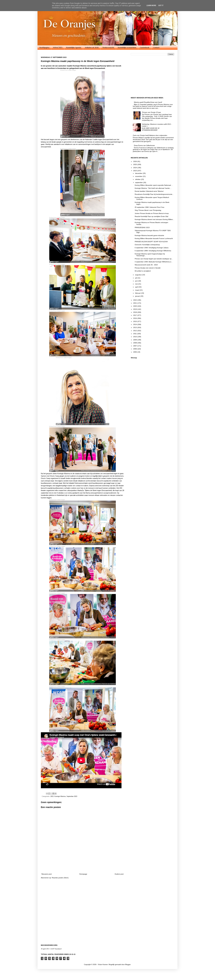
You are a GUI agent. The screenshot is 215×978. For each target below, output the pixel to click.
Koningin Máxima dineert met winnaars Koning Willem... (154, 219)
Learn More (151, 5)
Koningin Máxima (60, 796)
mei (136, 284)
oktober (138, 179)
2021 (135, 303)
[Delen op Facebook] (53, 793)
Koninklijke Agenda (73, 48)
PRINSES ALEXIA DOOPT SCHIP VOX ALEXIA (151, 241)
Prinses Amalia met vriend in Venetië (147, 268)
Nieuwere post (46, 874)
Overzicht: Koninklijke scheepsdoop (147, 245)
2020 (135, 306)
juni (136, 281)
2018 (135, 312)
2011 (135, 334)
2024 (135, 167)
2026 (135, 161)
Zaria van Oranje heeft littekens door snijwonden (150, 135)
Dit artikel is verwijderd (143, 271)
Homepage (83, 874)
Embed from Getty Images (68, 70)
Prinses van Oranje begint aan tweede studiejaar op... (154, 259)
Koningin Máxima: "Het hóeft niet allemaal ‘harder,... (153, 188)
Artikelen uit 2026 (92, 48)
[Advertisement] (82, 865)
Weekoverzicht (108, 48)
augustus (138, 275)
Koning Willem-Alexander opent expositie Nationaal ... (154, 185)
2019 (135, 309)
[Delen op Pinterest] (55, 793)
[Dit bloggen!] (49, 793)
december (139, 173)
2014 (135, 324)
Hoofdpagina (44, 48)
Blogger (128, 964)
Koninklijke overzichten (127, 48)
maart (137, 290)
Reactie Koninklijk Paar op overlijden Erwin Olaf (151, 216)
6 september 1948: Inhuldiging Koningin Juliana (151, 248)
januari (137, 296)
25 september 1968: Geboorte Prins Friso (149, 207)
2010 (135, 337)
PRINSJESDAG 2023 (142, 227)
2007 (135, 346)
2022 (135, 300)
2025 (135, 164)
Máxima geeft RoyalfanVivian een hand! (148, 102)
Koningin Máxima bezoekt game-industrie (149, 235)
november (139, 176)
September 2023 (72, 796)
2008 (135, 343)
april (137, 287)
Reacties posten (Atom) (60, 878)
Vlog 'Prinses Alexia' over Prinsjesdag (148, 210)
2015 (135, 321)
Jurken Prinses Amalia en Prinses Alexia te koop (152, 213)
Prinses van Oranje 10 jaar (151, 112)
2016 (135, 318)
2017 (135, 315)
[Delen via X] (51, 793)
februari (138, 293)
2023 (52, 796)
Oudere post (119, 874)
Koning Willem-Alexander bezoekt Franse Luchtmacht (154, 238)
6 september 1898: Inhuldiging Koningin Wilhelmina (153, 251)
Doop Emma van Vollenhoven (144, 145)
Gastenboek (144, 48)
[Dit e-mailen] (47, 793)
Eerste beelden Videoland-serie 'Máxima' (149, 191)
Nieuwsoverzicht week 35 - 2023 (146, 265)
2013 (135, 327)
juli (136, 278)
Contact (156, 48)
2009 (135, 340)
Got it (160, 5)
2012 (135, 330)
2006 (135, 349)
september (139, 182)
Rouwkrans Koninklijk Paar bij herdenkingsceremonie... (154, 194)
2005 (135, 352)
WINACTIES (57, 48)
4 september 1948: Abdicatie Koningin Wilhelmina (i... (153, 262)
